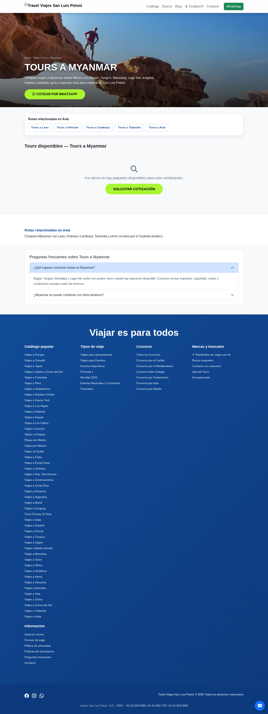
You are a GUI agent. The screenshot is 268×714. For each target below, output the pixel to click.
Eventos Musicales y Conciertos (100, 383)
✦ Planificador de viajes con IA (211, 354)
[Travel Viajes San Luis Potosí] (54, 6)
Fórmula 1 (86, 371)
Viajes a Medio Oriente (39, 548)
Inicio (28, 57)
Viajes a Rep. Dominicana (41, 474)
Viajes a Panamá (35, 491)
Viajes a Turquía (35, 536)
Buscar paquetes (202, 360)
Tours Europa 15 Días (38, 514)
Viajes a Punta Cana (37, 462)
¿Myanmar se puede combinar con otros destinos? (69, 295)
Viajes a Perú (33, 383)
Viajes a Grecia (34, 531)
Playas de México (35, 440)
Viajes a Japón (34, 366)
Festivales (86, 388)
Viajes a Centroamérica (39, 479)
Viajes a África (33, 565)
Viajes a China (33, 599)
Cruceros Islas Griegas (150, 371)
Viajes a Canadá (35, 360)
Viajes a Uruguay (35, 508)
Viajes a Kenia (33, 576)
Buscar (167, 6)
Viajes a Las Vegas (36, 405)
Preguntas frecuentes (38, 657)
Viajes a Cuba (33, 457)
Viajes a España (35, 525)
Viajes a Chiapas (35, 434)
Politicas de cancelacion (39, 651)
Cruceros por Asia (147, 383)
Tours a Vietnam (67, 127)
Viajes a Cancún (35, 428)
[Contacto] (260, 706)
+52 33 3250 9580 (135, 705)
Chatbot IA (196, 6)
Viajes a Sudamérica (37, 388)
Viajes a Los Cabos (36, 423)
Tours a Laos (40, 127)
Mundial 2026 (88, 377)
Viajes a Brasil (33, 502)
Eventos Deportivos (92, 366)
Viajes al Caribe (34, 451)
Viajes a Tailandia (35, 610)
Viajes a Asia (32, 593)
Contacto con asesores (206, 366)
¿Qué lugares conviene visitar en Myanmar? (64, 267)
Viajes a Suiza (33, 559)
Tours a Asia (157, 127)
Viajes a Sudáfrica (36, 570)
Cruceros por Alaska (148, 388)
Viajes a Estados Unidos (40, 394)
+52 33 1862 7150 (156, 705)
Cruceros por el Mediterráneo (154, 366)
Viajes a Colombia (36, 377)
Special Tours (200, 371)
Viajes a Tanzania (35, 582)
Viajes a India (33, 616)
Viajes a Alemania (35, 553)
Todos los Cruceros (148, 354)
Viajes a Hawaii (34, 417)
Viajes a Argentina (36, 497)
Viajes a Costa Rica (37, 485)
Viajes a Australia (35, 588)
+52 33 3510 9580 (178, 705)
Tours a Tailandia (129, 127)
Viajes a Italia (33, 519)
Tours (36, 57)
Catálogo (152, 6)
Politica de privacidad (38, 645)
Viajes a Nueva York (37, 400)
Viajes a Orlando (35, 411)
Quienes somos (34, 634)
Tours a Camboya (98, 127)
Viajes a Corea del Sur (38, 605)
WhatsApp (233, 6)
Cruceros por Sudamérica (152, 377)
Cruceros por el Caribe (150, 360)
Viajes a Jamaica (35, 468)
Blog (178, 6)
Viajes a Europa (34, 354)
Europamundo (201, 377)
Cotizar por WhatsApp (56, 94)
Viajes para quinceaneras (96, 354)
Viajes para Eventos (92, 360)
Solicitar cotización (134, 189)
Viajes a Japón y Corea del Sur (44, 371)
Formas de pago (35, 640)
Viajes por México (35, 445)
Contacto (213, 6)
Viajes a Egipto (34, 542)
